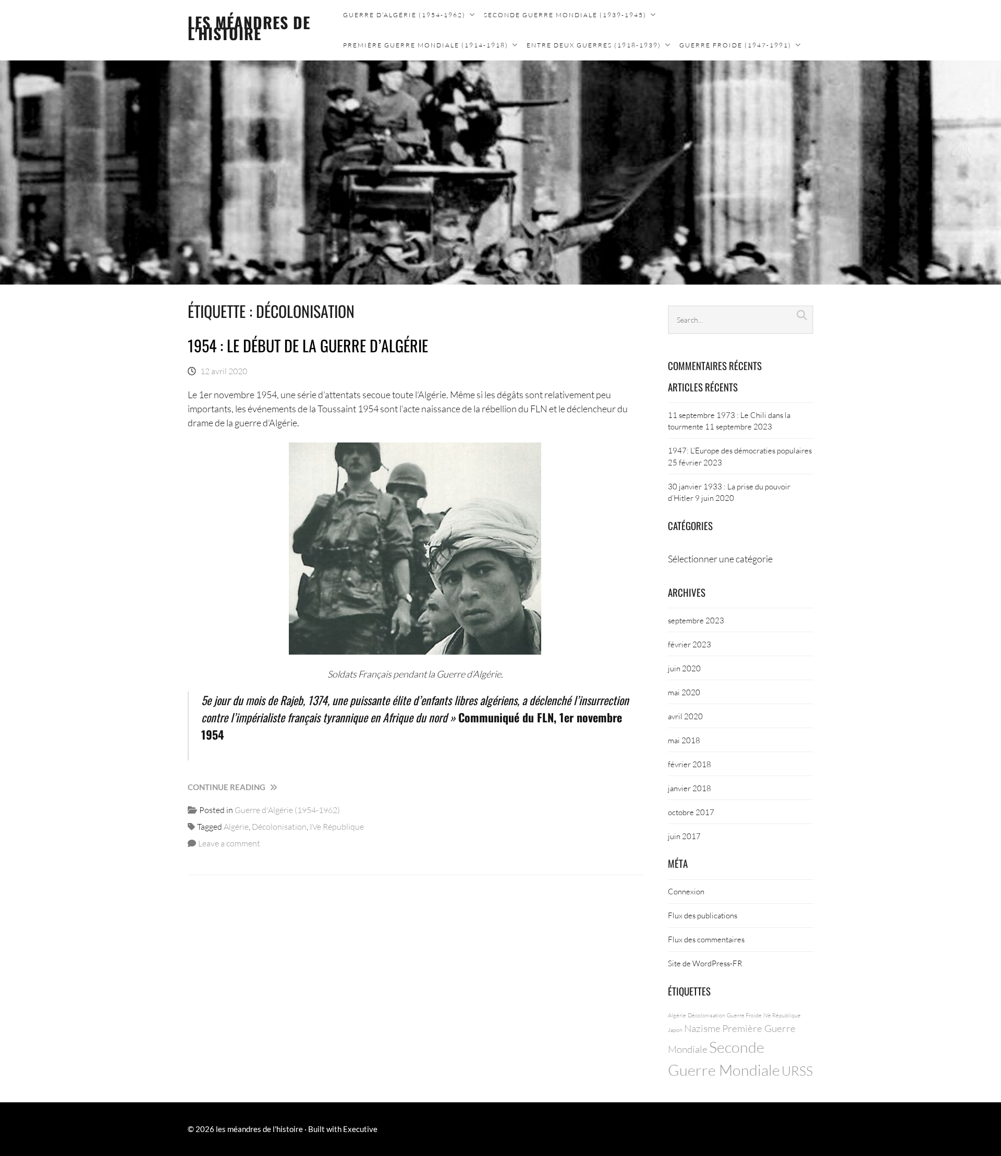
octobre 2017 (691, 812)
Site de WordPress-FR (705, 963)
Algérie (236, 826)
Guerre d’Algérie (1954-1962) (404, 15)
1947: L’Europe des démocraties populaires (740, 450)
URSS (797, 1070)
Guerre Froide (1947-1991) (735, 45)
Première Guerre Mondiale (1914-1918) (425, 45)
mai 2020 (684, 692)
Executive (360, 1129)
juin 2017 (684, 836)
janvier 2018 (689, 788)
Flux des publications (702, 915)
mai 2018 (684, 740)
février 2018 (689, 764)
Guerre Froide (744, 1015)
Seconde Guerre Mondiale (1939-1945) (565, 15)
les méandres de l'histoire (249, 27)
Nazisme (702, 1028)
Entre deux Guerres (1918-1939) (594, 45)
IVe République (337, 826)
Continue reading (249, 787)
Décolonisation (279, 826)
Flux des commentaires (706, 939)
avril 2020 (685, 716)
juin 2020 (684, 668)
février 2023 (689, 644)
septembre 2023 (696, 620)
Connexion (686, 891)
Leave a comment (229, 843)
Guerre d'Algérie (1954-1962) (287, 810)
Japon (675, 1029)
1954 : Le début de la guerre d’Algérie (308, 345)
